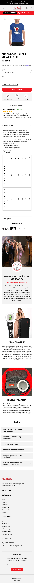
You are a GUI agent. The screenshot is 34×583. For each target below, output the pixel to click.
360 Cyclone (5, 507)
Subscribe (17, 569)
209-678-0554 (26, 13)
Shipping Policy (6, 532)
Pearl (3, 499)
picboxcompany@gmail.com (13, 546)
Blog (3, 521)
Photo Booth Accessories (9, 510)
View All (4, 512)
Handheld (4, 505)
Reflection (5, 502)
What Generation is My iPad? (10, 85)
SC (19, 580)
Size (3, 77)
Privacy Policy (6, 526)
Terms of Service (7, 534)
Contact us (5, 524)
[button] (4, 8)
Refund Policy (6, 529)
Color (4, 69)
